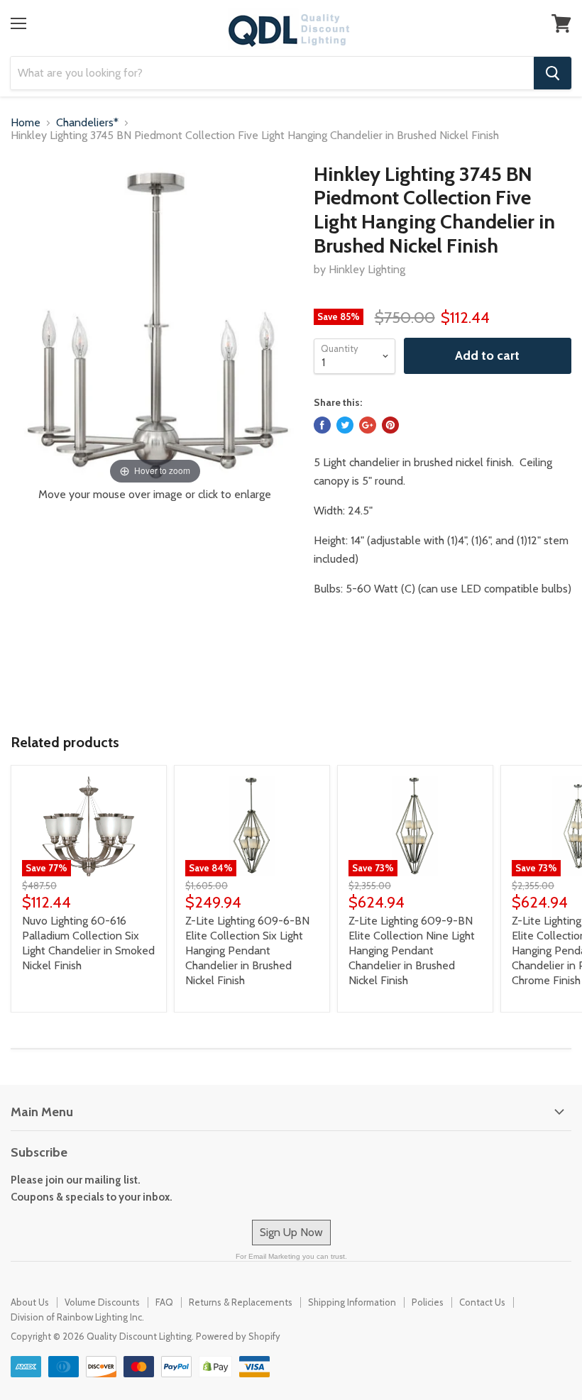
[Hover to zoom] (155, 324)
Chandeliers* (87, 122)
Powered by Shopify (238, 1336)
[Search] (552, 73)
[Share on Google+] (367, 425)
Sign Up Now (291, 1232)
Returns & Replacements (240, 1302)
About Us (30, 1302)
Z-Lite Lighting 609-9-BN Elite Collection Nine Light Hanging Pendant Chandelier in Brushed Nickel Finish (411, 950)
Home (25, 122)
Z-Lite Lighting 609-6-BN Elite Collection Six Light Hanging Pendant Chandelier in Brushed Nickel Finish (247, 950)
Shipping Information (352, 1302)
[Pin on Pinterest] (390, 425)
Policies (428, 1302)
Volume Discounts (102, 1302)
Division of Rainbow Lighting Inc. (77, 1317)
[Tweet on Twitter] (344, 425)
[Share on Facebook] (322, 425)
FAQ (164, 1302)
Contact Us (482, 1302)
